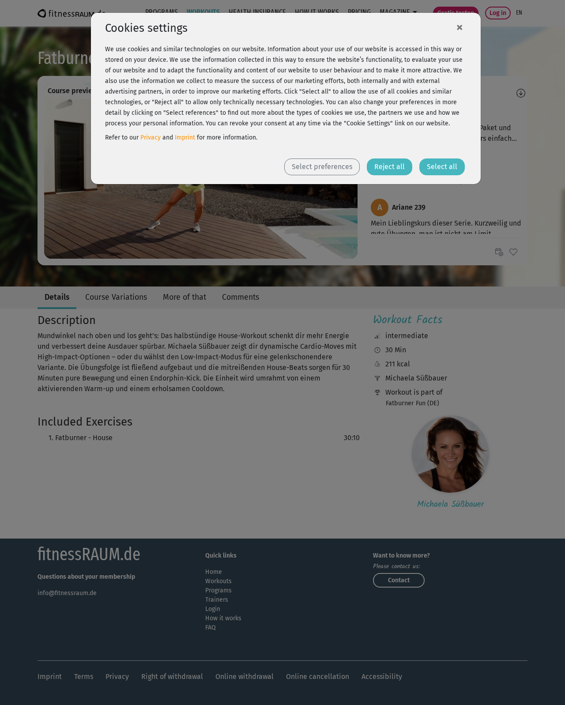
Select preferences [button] (322, 166)
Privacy (150, 137)
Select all (442, 166)
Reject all (389, 166)
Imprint (185, 137)
